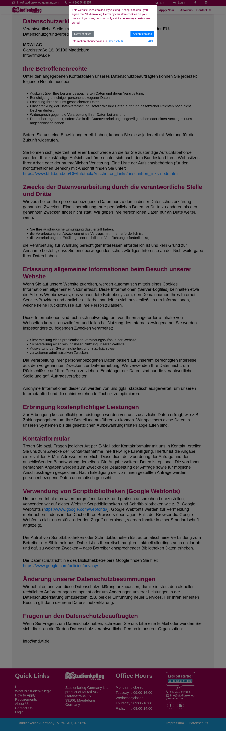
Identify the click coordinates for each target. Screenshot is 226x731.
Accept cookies (142, 33)
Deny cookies (82, 33)
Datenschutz (115, 41)
